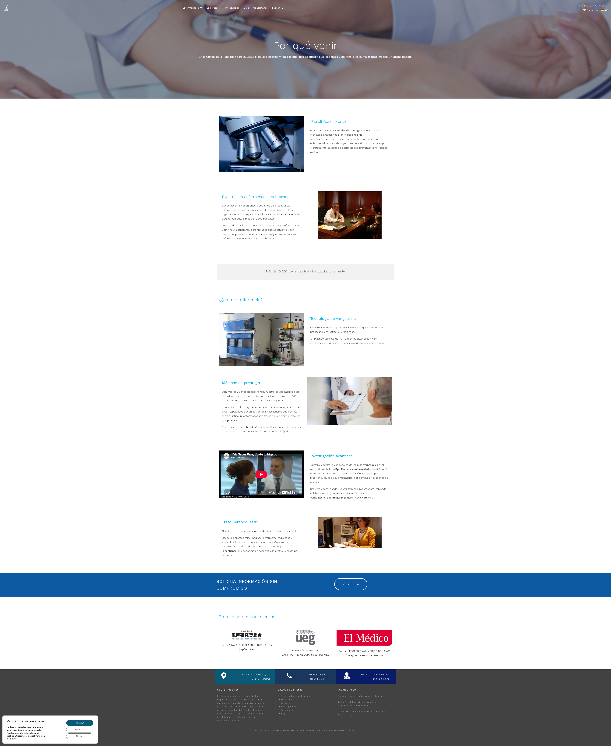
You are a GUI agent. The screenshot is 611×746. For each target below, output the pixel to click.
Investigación (232, 8)
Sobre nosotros (290, 699)
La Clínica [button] (212, 8)
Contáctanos (260, 8)
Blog (246, 8)
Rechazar (79, 729)
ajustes (14, 738)
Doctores (286, 703)
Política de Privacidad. (318, 730)
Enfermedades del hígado (295, 696)
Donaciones (287, 710)
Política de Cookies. (337, 730)
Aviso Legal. (351, 730)
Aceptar (80, 722)
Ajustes (79, 736)
